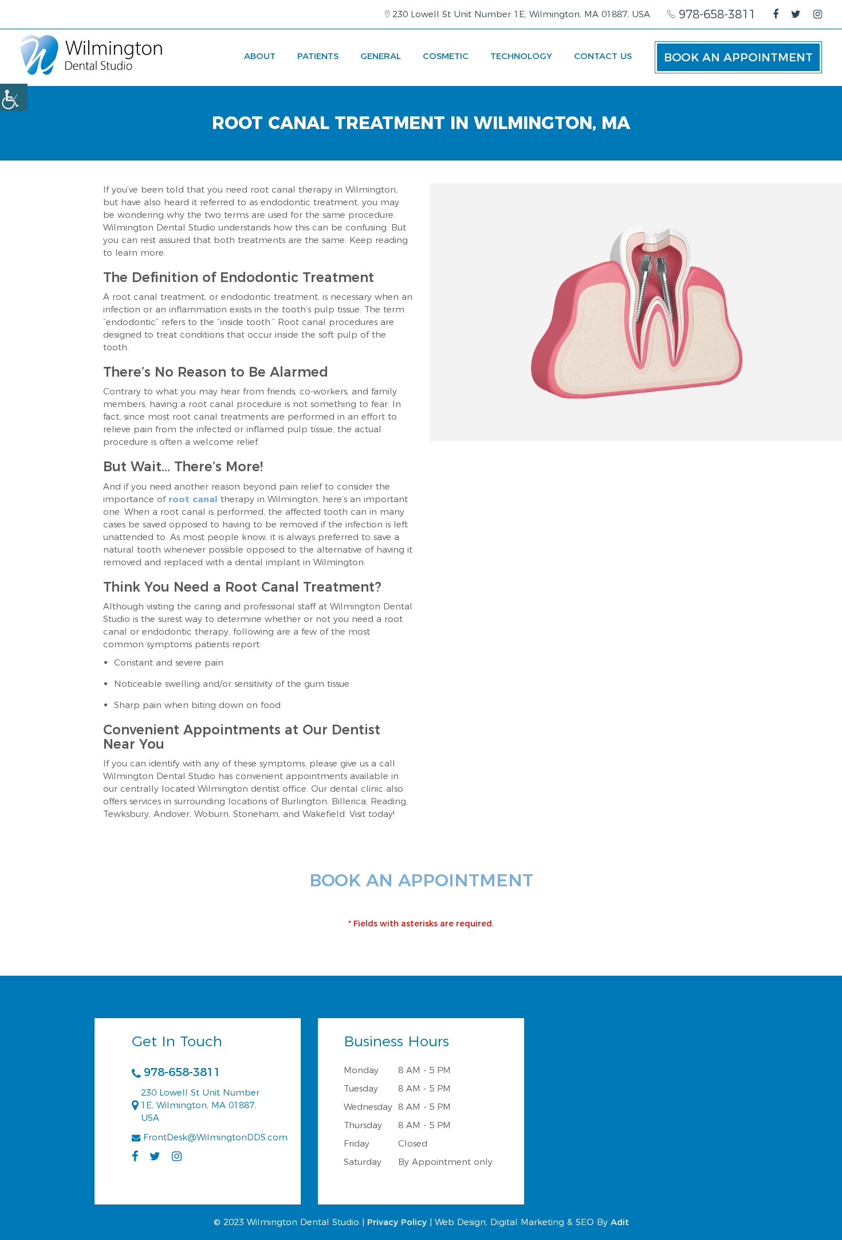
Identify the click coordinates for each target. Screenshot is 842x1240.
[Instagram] (817, 14)
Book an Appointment (738, 57)
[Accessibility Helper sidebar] (13, 97)
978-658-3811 (715, 14)
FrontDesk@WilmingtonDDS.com (215, 1137)
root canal (193, 499)
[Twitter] (796, 14)
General (380, 55)
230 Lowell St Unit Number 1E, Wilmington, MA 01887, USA (519, 14)
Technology (521, 55)
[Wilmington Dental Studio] (91, 55)
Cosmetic (446, 55)
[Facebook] (775, 14)
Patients (318, 55)
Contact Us (603, 55)
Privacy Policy (397, 1221)
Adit (620, 1221)
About (260, 55)
